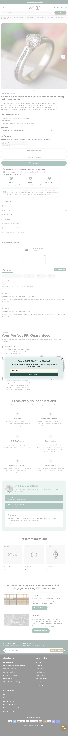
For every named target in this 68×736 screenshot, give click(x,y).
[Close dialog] (62, 359)
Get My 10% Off (34, 374)
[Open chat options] (63, 727)
